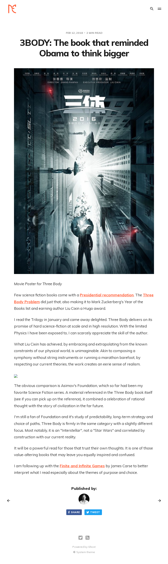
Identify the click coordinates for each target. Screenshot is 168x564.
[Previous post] (10, 500)
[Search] (152, 8)
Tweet (95, 512)
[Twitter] (80, 537)
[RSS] (87, 537)
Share (75, 512)
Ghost (92, 546)
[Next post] (158, 500)
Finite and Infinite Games (82, 466)
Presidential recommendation (107, 295)
